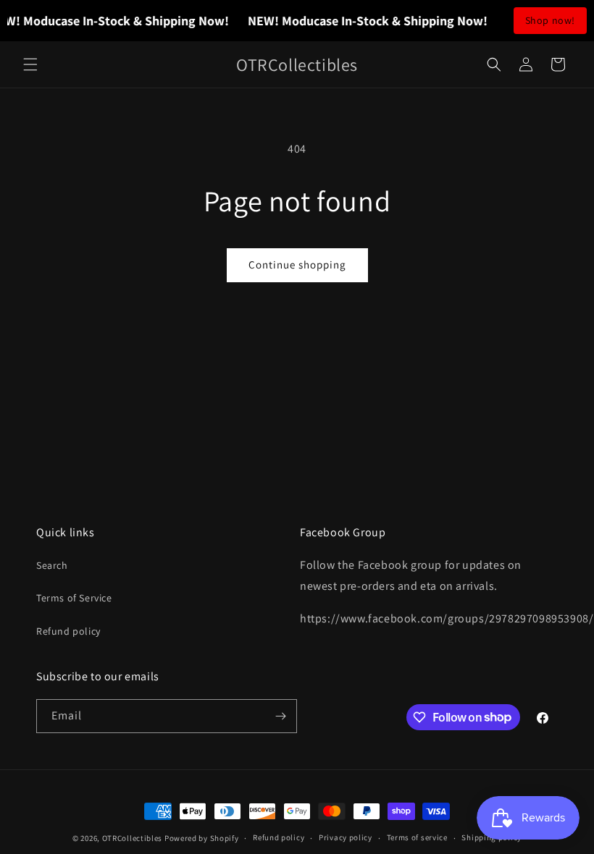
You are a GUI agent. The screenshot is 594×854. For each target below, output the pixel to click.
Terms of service (417, 837)
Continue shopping (297, 264)
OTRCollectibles (132, 838)
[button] (30, 64)
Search (52, 565)
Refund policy (68, 631)
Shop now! (550, 20)
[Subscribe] (280, 716)
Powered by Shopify (201, 838)
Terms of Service (74, 597)
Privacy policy (345, 837)
